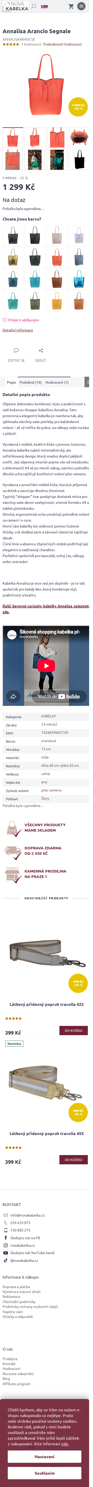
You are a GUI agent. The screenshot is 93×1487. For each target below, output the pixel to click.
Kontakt (9, 1363)
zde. (65, 1443)
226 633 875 (20, 1222)
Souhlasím (45, 1473)
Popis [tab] (11, 382)
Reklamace (11, 1296)
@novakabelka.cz (24, 1260)
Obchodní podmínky (19, 1301)
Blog (6, 1378)
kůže (45, 757)
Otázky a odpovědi (18, 1316)
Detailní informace (18, 330)
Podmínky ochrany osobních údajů (30, 1306)
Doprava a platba (16, 1286)
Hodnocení (11, 1368)
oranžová (48, 740)
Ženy (45, 798)
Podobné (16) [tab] (31, 382)
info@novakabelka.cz (27, 1215)
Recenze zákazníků (18, 1373)
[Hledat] (31, 5)
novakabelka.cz (22, 1245)
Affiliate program (16, 1383)
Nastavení (45, 1456)
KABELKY (48, 715)
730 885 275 (20, 1230)
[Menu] (81, 7)
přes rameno (51, 790)
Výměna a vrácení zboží (22, 1291)
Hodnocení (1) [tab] (57, 382)
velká (45, 773)
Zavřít (13, 344)
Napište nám (13, 1311)
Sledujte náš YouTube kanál (32, 1252)
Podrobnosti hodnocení (62, 44)
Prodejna (10, 1358)
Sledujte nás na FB (25, 1237)
